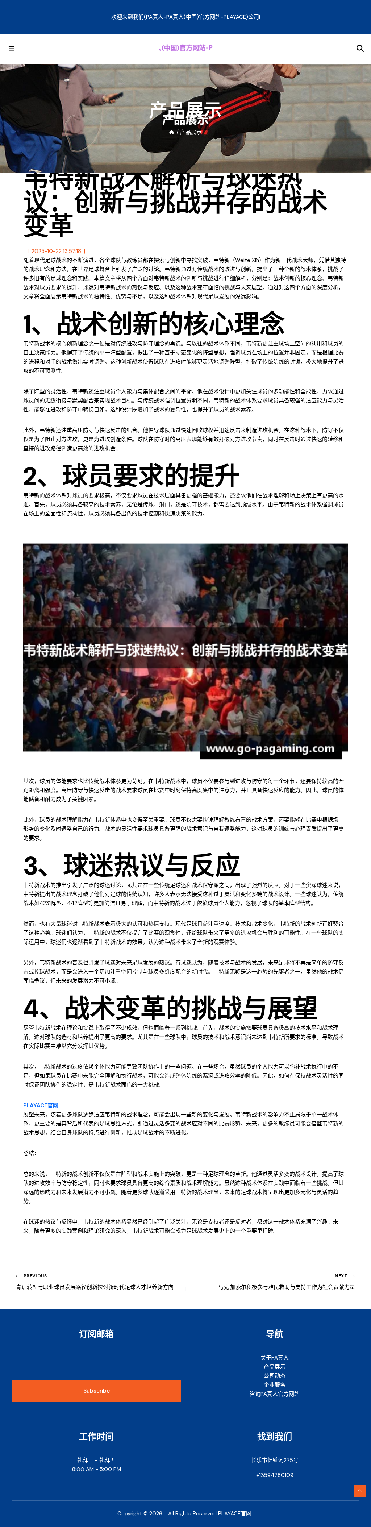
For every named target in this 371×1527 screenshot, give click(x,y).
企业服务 (274, 1385)
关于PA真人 (274, 1357)
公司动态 (274, 1375)
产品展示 (274, 1366)
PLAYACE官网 (234, 1513)
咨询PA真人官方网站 (275, 1394)
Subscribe (96, 1390)
